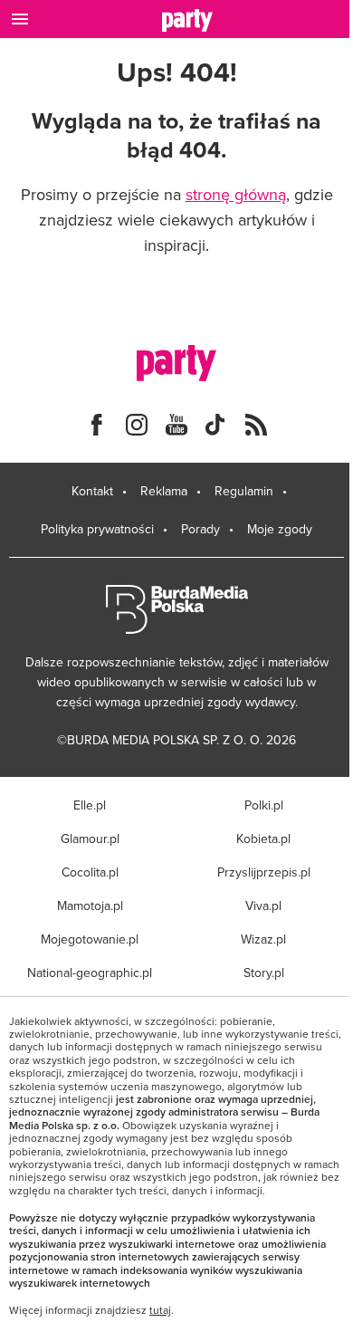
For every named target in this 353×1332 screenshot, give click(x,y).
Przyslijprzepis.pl (263, 872)
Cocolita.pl (90, 872)
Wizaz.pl (263, 939)
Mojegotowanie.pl (89, 939)
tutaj (160, 1310)
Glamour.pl (90, 838)
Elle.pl (89, 805)
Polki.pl (263, 805)
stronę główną (236, 194)
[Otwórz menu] (20, 19)
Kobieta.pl (263, 838)
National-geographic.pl (89, 972)
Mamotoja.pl (90, 905)
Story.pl (263, 972)
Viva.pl (263, 905)
